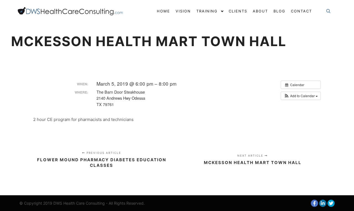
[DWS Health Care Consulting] (72, 11)
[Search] (328, 11)
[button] (301, 96)
